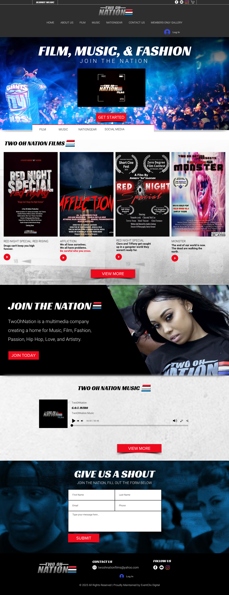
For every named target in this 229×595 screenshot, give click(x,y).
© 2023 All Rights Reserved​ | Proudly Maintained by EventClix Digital (119, 585)
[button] (139, 448)
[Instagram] (186, 2)
